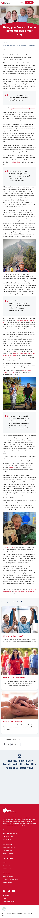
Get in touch (7, 873)
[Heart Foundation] (19, 811)
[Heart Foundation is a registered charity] (4, 909)
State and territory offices (10, 879)
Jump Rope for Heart (9, 847)
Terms (4, 898)
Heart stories (6, 865)
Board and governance (10, 833)
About (5, 830)
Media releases (7, 868)
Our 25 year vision (8, 836)
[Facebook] (4, 891)
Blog (4, 42)
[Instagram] (9, 891)
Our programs (7, 844)
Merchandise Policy (8, 901)
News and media (8, 858)
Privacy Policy (7, 895)
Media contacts (7, 882)
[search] (22, 2)
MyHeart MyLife (7, 850)
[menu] (36, 2)
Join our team (7, 839)
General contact (8, 876)
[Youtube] (13, 891)
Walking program (8, 853)
